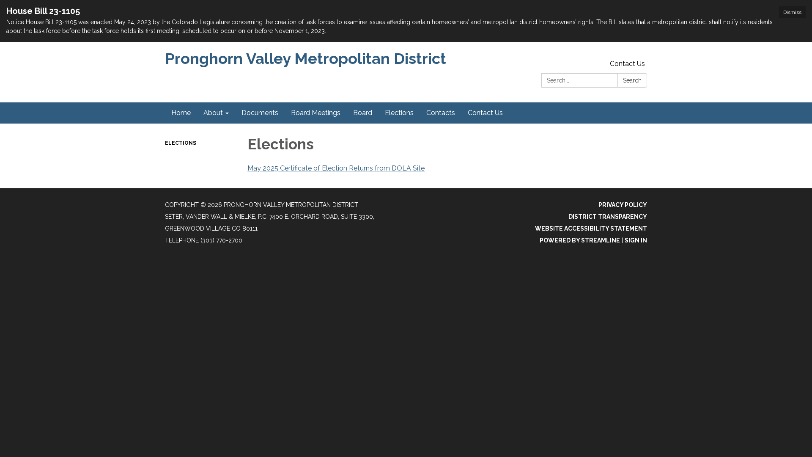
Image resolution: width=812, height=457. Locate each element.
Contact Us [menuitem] (485, 113)
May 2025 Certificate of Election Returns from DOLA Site (336, 168)
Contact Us (627, 64)
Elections (180, 143)
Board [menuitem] (362, 113)
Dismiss (792, 12)
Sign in (636, 240)
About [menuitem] (213, 113)
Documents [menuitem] (259, 113)
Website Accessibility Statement (591, 228)
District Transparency (607, 216)
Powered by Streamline (580, 240)
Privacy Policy (622, 204)
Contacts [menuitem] (440, 113)
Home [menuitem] (181, 113)
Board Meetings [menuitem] (315, 113)
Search (632, 80)
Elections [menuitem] (399, 113)
